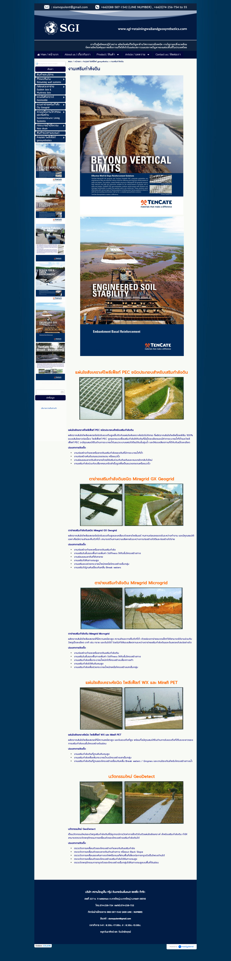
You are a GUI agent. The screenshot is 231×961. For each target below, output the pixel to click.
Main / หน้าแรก (74, 61)
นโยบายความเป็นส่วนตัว (49, 408)
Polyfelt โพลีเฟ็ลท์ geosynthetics (95, 61)
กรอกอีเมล (40, 388)
